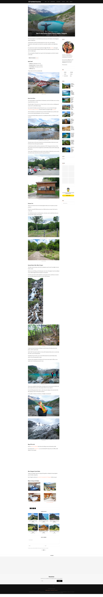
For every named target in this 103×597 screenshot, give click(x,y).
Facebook (63, 158)
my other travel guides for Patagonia (44, 477)
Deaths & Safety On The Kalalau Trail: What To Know (43, 521)
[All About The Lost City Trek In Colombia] (66, 86)
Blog (48, 1)
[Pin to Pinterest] (33, 508)
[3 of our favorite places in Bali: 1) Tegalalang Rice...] (65, 174)
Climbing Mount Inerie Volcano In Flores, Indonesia (43, 532)
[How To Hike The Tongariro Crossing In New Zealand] (66, 107)
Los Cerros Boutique (50, 502)
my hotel (54, 109)
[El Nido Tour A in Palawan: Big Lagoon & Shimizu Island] (66, 149)
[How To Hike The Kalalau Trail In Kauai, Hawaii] (33, 516)
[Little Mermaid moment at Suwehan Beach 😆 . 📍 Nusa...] (25, 565)
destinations (64, 62)
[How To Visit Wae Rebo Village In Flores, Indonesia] (33, 527)
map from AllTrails (34, 446)
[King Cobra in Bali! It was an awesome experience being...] (71, 174)
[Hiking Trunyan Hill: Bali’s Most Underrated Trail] (54, 527)
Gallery (63, 1)
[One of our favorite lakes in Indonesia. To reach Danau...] (65, 181)
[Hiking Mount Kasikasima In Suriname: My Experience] (54, 516)
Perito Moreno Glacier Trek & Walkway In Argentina (72, 92)
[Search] (74, 1)
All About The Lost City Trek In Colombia (72, 85)
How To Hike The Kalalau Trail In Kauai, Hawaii (33, 521)
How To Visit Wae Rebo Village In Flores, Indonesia (33, 532)
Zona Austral (36, 109)
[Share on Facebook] (30, 508)
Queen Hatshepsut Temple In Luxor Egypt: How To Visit (72, 128)
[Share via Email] (35, 508)
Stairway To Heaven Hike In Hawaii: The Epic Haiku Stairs (72, 142)
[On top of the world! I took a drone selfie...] (71, 168)
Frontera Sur (30, 109)
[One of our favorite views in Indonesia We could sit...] (71, 181)
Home (46, 1)
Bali (68, 59)
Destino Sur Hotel (50, 491)
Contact (71, 1)
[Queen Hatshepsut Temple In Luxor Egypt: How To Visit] (66, 128)
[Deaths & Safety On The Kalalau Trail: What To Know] (44, 516)
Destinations (53, 1)
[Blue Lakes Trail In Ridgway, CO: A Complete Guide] (66, 100)
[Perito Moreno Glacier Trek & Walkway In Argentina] (66, 93)
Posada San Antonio (34, 491)
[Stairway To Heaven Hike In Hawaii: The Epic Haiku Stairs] (66, 142)
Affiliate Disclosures (47, 590)
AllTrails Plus (36, 448)
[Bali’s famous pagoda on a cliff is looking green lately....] (60, 565)
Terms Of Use (56, 590)
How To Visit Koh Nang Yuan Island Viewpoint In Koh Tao (72, 135)
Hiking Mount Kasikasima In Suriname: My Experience (54, 521)
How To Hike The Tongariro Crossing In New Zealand (72, 107)
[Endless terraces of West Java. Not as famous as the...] (94, 565)
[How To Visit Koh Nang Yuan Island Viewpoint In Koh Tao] (66, 135)
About (67, 1)
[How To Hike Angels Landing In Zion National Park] (66, 121)
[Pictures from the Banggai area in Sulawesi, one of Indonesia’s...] (65, 168)
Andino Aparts (34, 502)
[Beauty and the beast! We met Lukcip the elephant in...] (42, 565)
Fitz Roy (51, 47)
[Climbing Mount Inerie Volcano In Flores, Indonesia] (44, 527)
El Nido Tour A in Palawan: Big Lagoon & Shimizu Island (72, 149)
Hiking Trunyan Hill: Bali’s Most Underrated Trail (54, 532)
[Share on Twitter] (31, 508)
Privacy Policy (52, 590)
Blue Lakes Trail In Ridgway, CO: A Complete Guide (72, 100)
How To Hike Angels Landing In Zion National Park (72, 121)
